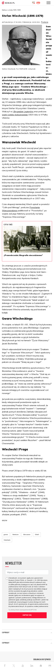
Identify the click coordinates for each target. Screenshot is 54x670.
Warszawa (26, 534)
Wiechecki (7, 540)
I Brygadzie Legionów (23, 111)
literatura (15, 534)
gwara (6, 534)
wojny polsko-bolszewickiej (15, 114)
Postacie (44, 22)
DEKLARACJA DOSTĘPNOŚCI (42, 659)
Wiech (37, 534)
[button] (51, 633)
